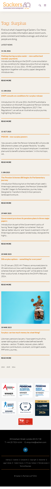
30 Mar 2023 (6, 327)
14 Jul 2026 (6, 51)
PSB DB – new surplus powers (14, 136)
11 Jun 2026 (6, 91)
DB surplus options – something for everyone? (21, 259)
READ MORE (6, 80)
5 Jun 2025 (5, 172)
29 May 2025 (6, 213)
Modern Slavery (19, 463)
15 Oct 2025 (6, 132)
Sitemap (8, 460)
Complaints (24, 460)
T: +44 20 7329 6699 (13, 442)
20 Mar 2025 (6, 254)
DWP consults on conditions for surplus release (22, 96)
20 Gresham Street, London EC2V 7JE (25, 439)
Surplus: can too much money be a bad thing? (20, 332)
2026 (3, 367)
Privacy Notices (31, 463)
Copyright (33, 460)
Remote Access (43, 463)
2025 (8, 367)
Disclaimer (42, 460)
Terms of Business (25, 466)
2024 (13, 367)
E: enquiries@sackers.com (35, 442)
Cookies (15, 460)
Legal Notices (7, 463)
